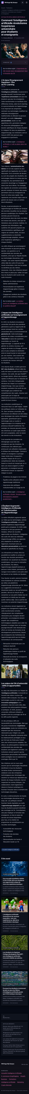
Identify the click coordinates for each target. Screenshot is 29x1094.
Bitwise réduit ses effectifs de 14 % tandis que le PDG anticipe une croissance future (13, 1028)
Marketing (20, 1082)
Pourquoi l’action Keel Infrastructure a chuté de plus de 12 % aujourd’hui (13, 1046)
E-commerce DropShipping (10, 1076)
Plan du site (25, 1064)
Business (4, 1079)
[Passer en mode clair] (22, 2)
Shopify (22, 1076)
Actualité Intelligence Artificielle (13, 17)
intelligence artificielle (8, 1082)
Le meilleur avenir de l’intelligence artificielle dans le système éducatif (15, 303)
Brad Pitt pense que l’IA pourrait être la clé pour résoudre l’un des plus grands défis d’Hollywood (14, 1051)
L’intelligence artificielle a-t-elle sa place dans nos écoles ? (15, 144)
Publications (9, 8)
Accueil (3, 8)
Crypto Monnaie (6, 1085)
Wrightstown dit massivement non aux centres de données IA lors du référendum (12, 1034)
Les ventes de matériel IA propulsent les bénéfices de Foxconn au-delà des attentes (13, 1040)
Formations (12, 1079)
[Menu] (26, 2)
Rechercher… (6, 1017)
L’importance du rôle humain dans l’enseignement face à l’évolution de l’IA (15, 71)
